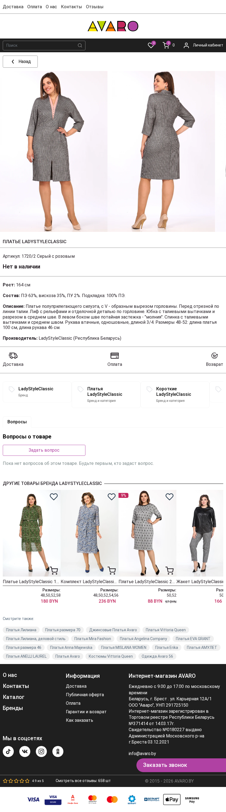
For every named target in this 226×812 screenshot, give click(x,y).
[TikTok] (8, 751)
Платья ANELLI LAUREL (26, 656)
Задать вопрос (44, 450)
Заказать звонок (165, 765)
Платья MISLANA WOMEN (123, 647)
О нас (51, 6)
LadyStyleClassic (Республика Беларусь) (80, 338)
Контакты (71, 6)
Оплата (34, 6)
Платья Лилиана (21, 630)
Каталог (14, 697)
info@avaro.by (142, 753)
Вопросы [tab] (17, 421)
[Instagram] (41, 751)
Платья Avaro (67, 656)
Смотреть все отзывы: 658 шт (83, 780)
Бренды (13, 708)
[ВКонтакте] (24, 751)
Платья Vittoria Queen (166, 630)
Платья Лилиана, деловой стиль (36, 639)
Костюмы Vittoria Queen (111, 656)
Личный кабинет (208, 45)
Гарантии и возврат (86, 712)
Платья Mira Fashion (92, 639)
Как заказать (79, 720)
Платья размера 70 (62, 630)
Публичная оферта (85, 695)
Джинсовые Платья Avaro (113, 630)
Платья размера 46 (23, 647)
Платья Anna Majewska (71, 647)
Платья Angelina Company (143, 639)
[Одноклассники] (57, 751)
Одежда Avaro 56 (157, 656)
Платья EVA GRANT (193, 639)
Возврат (214, 364)
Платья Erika (166, 647)
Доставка (13, 6)
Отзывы (95, 6)
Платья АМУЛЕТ (202, 647)
